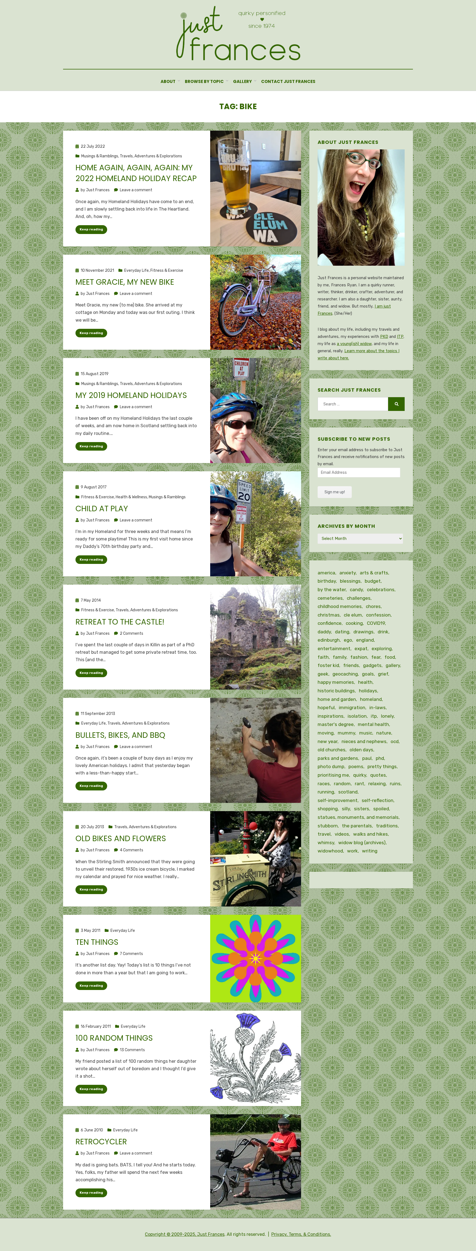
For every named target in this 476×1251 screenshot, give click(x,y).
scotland (348, 792)
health (365, 682)
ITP (400, 336)
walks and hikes (370, 834)
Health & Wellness (131, 497)
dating (342, 631)
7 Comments (131, 953)
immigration (352, 707)
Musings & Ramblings (99, 156)
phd (380, 758)
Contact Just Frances (288, 81)
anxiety (347, 572)
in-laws (377, 707)
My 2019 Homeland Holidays (131, 395)
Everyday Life (136, 270)
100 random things (114, 1038)
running (326, 792)
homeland (371, 699)
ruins (395, 783)
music (365, 733)
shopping (328, 808)
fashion (358, 657)
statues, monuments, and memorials (358, 817)
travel (324, 834)
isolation (357, 716)
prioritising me (333, 775)
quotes (378, 775)
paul (367, 758)
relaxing (377, 783)
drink (383, 631)
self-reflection (377, 800)
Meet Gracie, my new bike (124, 282)
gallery (393, 665)
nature (383, 733)
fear (375, 657)
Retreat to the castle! (119, 622)
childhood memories (340, 606)
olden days (361, 749)
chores (373, 606)
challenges (358, 598)
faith (323, 657)
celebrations (380, 589)
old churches (331, 749)
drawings (363, 631)
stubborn (328, 825)
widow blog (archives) (362, 842)
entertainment (334, 648)
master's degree (336, 724)
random (342, 783)
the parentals (357, 825)
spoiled (381, 808)
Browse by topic (204, 81)
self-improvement (338, 800)
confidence (330, 623)
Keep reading (91, 229)
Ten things (96, 942)
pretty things (382, 766)
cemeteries (330, 598)
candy (356, 589)
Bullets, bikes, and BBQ (120, 735)
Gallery (242, 81)
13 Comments (132, 1050)
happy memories (336, 682)
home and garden (337, 699)
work (352, 851)
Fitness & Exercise (166, 270)
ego (348, 640)
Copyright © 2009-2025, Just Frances (185, 1234)
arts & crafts (374, 572)
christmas (329, 615)
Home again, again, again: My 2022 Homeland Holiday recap (136, 173)
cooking (354, 623)
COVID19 (376, 623)
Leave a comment (136, 190)
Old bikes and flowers (120, 838)
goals (368, 674)
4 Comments (131, 850)
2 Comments (131, 633)
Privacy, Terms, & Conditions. (301, 1234)
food (390, 657)
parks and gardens (338, 758)
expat (361, 648)
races (324, 783)
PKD (384, 336)
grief (383, 674)
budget (373, 581)
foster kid (328, 665)
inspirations (331, 716)
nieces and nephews (364, 741)
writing (369, 851)
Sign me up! (334, 492)
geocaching (345, 674)
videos (342, 834)
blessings (350, 581)
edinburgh (329, 640)
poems (355, 766)
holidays (368, 690)
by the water (332, 589)
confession (378, 615)
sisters (361, 808)
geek (323, 674)
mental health (373, 724)
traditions (387, 825)
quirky (359, 775)
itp (374, 716)
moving (326, 733)
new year (327, 741)
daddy (324, 631)
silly (346, 808)
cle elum (353, 615)
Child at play (101, 508)
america (326, 572)
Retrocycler (101, 1141)
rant (359, 783)
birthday (327, 581)
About (168, 81)
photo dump (331, 766)
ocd (395, 741)
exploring (382, 648)
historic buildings (336, 690)
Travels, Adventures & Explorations (151, 156)
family (339, 657)
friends (351, 665)
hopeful (326, 707)
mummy (346, 733)
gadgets (372, 665)
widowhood (330, 851)
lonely (387, 716)
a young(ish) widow (354, 343)
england (365, 640)
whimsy (326, 842)
